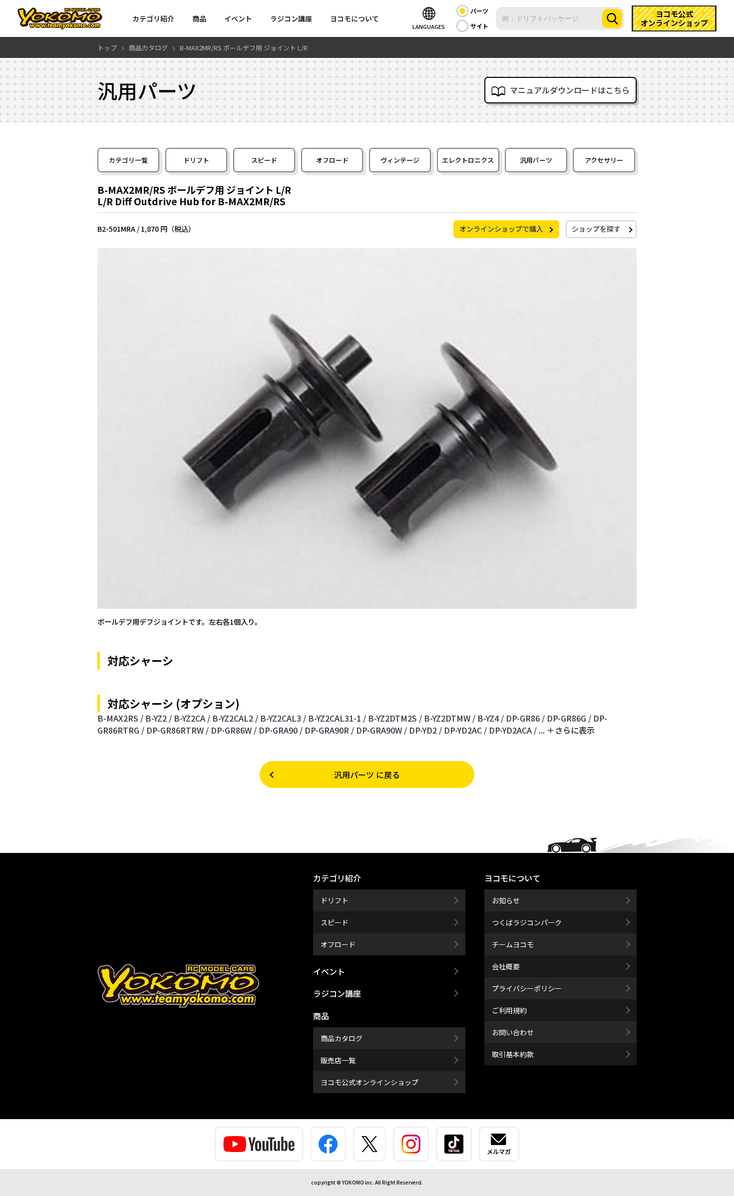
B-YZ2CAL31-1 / (337, 718)
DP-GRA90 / (281, 730)
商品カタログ (342, 1038)
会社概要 (506, 966)
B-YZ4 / (490, 718)
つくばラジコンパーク (527, 922)
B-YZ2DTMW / (449, 718)
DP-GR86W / (234, 730)
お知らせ (506, 900)
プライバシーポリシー (527, 988)
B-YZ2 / (158, 718)
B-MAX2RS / (120, 718)
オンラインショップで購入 (501, 229)
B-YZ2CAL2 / (235, 718)
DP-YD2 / (425, 730)
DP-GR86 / (525, 718)
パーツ (479, 10)
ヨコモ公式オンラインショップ (369, 1082)
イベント (238, 18)
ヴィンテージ (399, 160)
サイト (479, 25)
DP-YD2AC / (465, 730)
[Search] (612, 18)
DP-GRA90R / (329, 730)
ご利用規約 (509, 1010)
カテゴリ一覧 (128, 160)
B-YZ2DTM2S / (395, 718)
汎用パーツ (536, 160)
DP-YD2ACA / (513, 730)
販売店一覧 (338, 1060)
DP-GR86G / (569, 718)
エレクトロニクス (468, 160)
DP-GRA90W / (381, 730)
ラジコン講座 (291, 18)
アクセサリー (604, 160)
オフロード (332, 160)
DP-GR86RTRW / (177, 730)
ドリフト (196, 160)
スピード (264, 160)
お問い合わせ (513, 1032)
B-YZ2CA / (192, 718)
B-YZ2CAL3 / (283, 718)
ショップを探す (596, 229)
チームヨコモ (513, 944)
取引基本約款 (513, 1054)
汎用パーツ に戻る (367, 775)
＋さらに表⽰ (571, 730)
